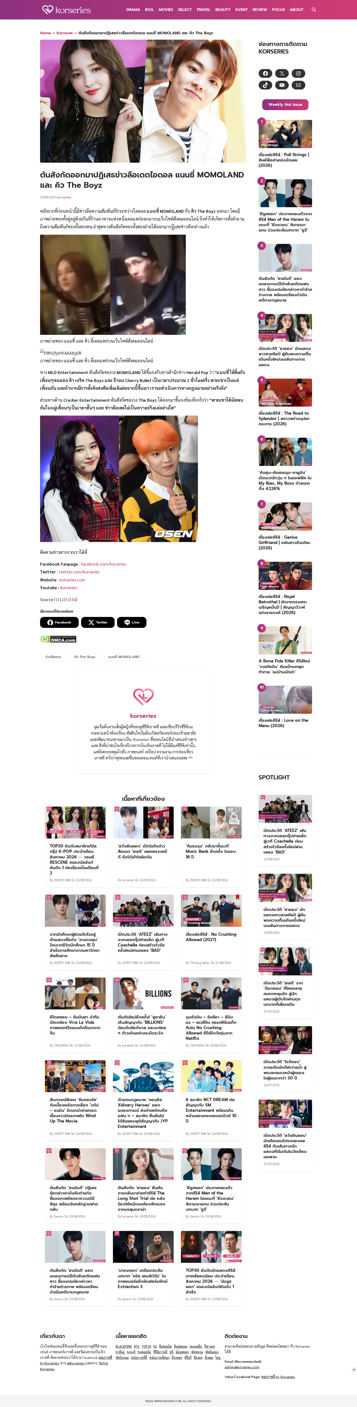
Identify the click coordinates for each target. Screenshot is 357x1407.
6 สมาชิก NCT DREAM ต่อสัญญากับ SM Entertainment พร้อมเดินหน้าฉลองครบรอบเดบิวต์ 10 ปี (211, 1110)
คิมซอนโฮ (165, 1346)
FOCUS (278, 10)
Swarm (58, 1216)
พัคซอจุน (197, 1352)
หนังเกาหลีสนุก (159, 1357)
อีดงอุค (198, 1357)
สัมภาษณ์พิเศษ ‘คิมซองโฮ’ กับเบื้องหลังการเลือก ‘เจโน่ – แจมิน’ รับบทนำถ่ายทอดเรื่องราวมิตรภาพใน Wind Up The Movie (74, 1110)
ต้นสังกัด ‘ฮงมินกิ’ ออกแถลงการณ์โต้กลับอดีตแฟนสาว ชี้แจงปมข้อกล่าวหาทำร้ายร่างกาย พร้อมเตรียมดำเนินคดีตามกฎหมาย (75, 1281)
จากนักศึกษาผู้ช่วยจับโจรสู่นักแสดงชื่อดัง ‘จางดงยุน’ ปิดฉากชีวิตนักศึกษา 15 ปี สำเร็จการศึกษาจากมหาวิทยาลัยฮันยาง (75, 945)
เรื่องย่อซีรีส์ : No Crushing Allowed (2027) (211, 937)
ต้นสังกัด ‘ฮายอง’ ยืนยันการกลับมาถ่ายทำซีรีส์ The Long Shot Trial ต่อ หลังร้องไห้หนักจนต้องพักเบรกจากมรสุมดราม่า (141, 1198)
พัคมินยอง (212, 1352)
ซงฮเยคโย (144, 1352)
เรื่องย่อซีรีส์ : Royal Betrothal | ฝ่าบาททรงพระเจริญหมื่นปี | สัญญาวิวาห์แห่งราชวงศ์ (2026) (283, 604)
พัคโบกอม (122, 1357)
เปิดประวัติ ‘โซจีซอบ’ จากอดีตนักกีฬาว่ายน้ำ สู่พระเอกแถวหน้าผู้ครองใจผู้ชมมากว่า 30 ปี (285, 1070)
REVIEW (260, 10)
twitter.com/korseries (79, 571)
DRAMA (133, 10)
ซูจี (171, 1352)
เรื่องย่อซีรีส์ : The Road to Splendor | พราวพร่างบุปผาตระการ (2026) (284, 418)
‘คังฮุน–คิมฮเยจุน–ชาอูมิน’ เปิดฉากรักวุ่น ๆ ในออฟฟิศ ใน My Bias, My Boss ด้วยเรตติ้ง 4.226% (285, 480)
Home (45, 33)
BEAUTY (223, 10)
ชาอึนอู (120, 1352)
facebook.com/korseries (104, 564)
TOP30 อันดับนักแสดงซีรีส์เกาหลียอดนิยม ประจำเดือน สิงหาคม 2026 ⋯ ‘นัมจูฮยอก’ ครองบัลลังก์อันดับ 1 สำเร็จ (210, 1281)
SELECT (185, 10)
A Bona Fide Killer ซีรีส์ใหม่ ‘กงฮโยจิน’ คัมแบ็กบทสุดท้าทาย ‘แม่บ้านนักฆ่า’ (284, 666)
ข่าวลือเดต (53, 656)
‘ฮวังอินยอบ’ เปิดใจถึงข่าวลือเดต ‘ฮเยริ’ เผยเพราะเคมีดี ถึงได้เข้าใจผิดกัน (142, 851)
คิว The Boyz (84, 656)
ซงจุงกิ (131, 1352)
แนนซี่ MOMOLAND (123, 656)
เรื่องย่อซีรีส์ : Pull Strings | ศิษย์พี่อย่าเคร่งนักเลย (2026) (284, 160)
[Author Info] (143, 707)
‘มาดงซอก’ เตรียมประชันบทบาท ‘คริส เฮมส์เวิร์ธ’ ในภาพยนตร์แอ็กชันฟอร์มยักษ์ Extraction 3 (142, 1278)
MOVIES (166, 10)
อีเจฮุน (209, 1357)
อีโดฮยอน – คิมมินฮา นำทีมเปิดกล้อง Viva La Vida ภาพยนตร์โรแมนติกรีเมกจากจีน (75, 1025)
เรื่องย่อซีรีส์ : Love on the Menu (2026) (283, 723)
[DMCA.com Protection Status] (58, 641)
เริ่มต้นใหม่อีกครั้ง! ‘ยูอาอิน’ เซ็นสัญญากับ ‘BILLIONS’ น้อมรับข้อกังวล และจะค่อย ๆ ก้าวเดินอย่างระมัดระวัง (142, 1025)
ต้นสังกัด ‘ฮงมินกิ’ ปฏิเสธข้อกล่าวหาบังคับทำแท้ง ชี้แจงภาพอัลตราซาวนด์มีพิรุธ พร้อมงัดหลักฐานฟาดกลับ (74, 1198)
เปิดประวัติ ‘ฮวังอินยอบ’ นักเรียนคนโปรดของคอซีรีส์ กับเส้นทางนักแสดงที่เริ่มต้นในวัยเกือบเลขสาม (285, 1146)
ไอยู (218, 1357)
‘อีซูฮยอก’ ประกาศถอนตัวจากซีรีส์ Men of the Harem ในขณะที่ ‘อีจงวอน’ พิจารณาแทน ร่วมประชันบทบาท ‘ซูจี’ (210, 1198)
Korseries (68, 587)
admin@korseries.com (242, 1367)
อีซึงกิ (188, 1357)
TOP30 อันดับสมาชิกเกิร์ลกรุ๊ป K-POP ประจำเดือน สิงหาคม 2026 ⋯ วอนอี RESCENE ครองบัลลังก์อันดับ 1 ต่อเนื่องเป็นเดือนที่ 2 (74, 859)
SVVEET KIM (62, 880)
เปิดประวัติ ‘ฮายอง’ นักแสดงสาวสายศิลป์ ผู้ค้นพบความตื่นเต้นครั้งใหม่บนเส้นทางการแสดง (285, 356)
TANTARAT (61, 1045)
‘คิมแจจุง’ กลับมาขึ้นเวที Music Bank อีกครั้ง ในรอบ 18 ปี (211, 851)
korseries (64, 197)
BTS (137, 1346)
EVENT (242, 10)
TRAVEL (203, 10)
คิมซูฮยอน (180, 1346)
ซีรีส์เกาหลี (160, 1352)
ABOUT (296, 10)
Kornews (65, 33)
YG (155, 1346)
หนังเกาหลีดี (139, 1357)
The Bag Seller (200, 963)
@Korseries (76, 1363)
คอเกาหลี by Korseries (278, 1376)
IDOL (149, 10)
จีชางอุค (209, 1346)
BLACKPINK (124, 1346)
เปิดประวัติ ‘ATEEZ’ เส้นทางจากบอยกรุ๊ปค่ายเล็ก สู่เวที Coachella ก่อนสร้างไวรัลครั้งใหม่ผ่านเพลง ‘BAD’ (143, 942)
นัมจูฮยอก (182, 1352)
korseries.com (72, 579)
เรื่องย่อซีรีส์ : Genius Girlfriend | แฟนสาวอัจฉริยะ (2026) (284, 542)
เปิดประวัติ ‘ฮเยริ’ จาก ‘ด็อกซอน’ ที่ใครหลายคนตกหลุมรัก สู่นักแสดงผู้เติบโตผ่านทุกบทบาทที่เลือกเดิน (283, 993)
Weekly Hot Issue (285, 104)
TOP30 (146, 1346)
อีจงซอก (177, 1357)
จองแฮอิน (195, 1346)
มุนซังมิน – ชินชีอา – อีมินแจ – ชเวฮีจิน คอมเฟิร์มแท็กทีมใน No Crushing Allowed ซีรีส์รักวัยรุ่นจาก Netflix (211, 1028)
